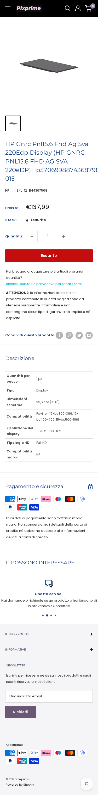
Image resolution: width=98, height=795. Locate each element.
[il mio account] (77, 8)
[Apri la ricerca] (68, 8)
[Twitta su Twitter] (79, 335)
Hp (7, 190)
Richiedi (20, 712)
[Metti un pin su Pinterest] (69, 335)
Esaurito (49, 255)
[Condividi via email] (89, 335)
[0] (88, 8)
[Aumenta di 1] (63, 236)
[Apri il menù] (7, 8)
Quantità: (14, 236)
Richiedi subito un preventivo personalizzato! (44, 283)
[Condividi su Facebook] (59, 335)
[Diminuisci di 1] (31, 236)
